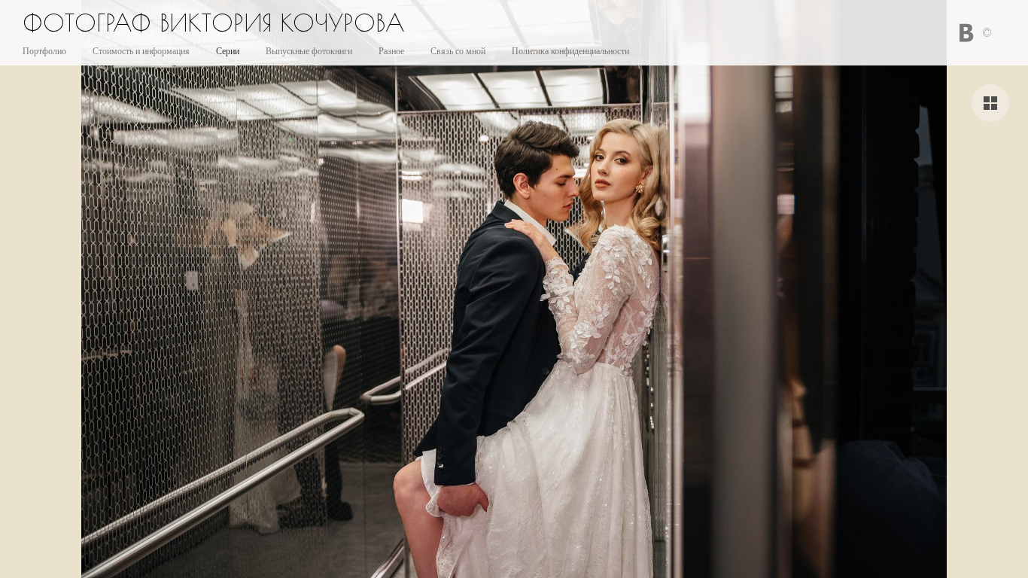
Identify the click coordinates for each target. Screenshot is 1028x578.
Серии (227, 51)
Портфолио (44, 51)
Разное (391, 51)
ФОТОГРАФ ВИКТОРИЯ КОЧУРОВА (214, 22)
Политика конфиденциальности (570, 51)
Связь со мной (457, 51)
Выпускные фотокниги (309, 51)
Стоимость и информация (141, 51)
